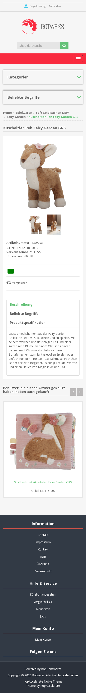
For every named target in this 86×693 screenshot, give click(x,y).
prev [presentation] (73, 392)
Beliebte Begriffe (24, 313)
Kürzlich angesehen (43, 594)
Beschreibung (21, 304)
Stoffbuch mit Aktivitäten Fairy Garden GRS (43, 482)
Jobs (43, 616)
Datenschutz (43, 571)
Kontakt (43, 549)
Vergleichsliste (43, 602)
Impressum (43, 542)
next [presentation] (80, 392)
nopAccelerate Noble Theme (43, 681)
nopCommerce (51, 669)
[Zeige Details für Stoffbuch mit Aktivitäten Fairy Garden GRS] (43, 441)
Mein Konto (43, 639)
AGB (43, 557)
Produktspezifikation (28, 322)
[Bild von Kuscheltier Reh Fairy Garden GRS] (36, 225)
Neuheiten (43, 609)
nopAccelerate (50, 686)
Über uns (43, 564)
